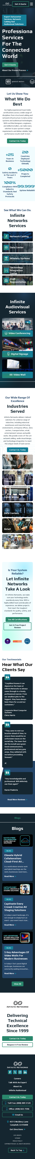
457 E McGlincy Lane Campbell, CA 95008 (19, 1123)
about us (17, 1086)
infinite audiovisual (17, 1090)
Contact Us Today (17, 141)
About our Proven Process (14, 70)
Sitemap (17, 1138)
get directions (16, 1129)
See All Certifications (17, 619)
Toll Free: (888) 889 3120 (19, 1103)
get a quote (20, 4)
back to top (16, 1150)
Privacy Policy (17, 1141)
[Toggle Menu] (31, 4)
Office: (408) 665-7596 (19, 1109)
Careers (17, 1078)
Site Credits (17, 1135)
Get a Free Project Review (17, 626)
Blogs (17, 818)
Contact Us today (17, 1097)
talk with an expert (17, 1082)
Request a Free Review (17, 1045)
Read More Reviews (16, 799)
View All (17, 984)
